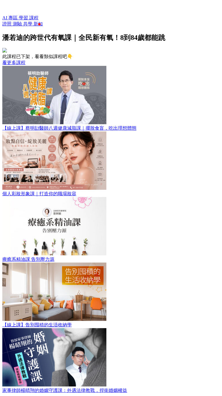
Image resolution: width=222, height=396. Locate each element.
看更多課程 (13, 62)
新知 (38, 23)
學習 (24, 17)
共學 (28, 23)
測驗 (18, 23)
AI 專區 (10, 17)
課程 (33, 17)
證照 (7, 23)
